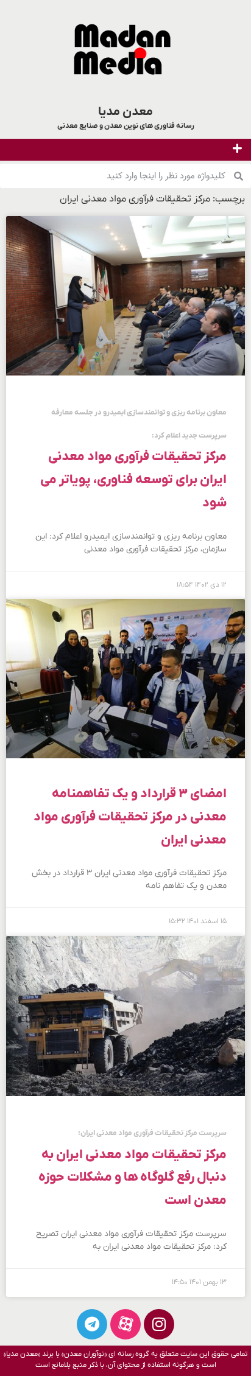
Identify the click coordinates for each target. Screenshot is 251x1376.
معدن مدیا (125, 112)
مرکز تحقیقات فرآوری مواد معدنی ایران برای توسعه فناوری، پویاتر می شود (133, 459)
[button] (237, 148)
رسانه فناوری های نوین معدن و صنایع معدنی (125, 126)
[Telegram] (92, 1324)
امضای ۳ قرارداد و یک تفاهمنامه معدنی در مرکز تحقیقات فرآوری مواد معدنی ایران (130, 817)
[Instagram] (159, 1324)
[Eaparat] (125, 1324)
